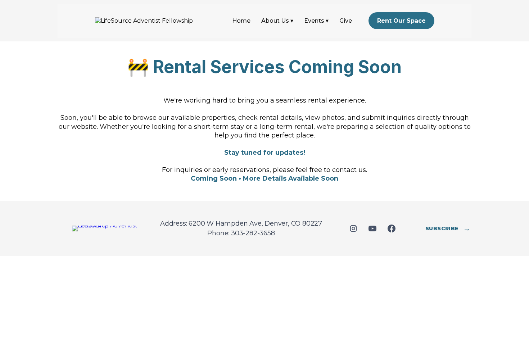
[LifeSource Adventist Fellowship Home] (108, 228)
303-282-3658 (253, 233)
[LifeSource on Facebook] (391, 228)
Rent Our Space (401, 20)
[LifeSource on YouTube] (372, 228)
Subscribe (447, 228)
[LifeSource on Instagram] (353, 228)
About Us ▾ (277, 20)
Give (345, 20)
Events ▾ (316, 20)
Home (241, 20)
